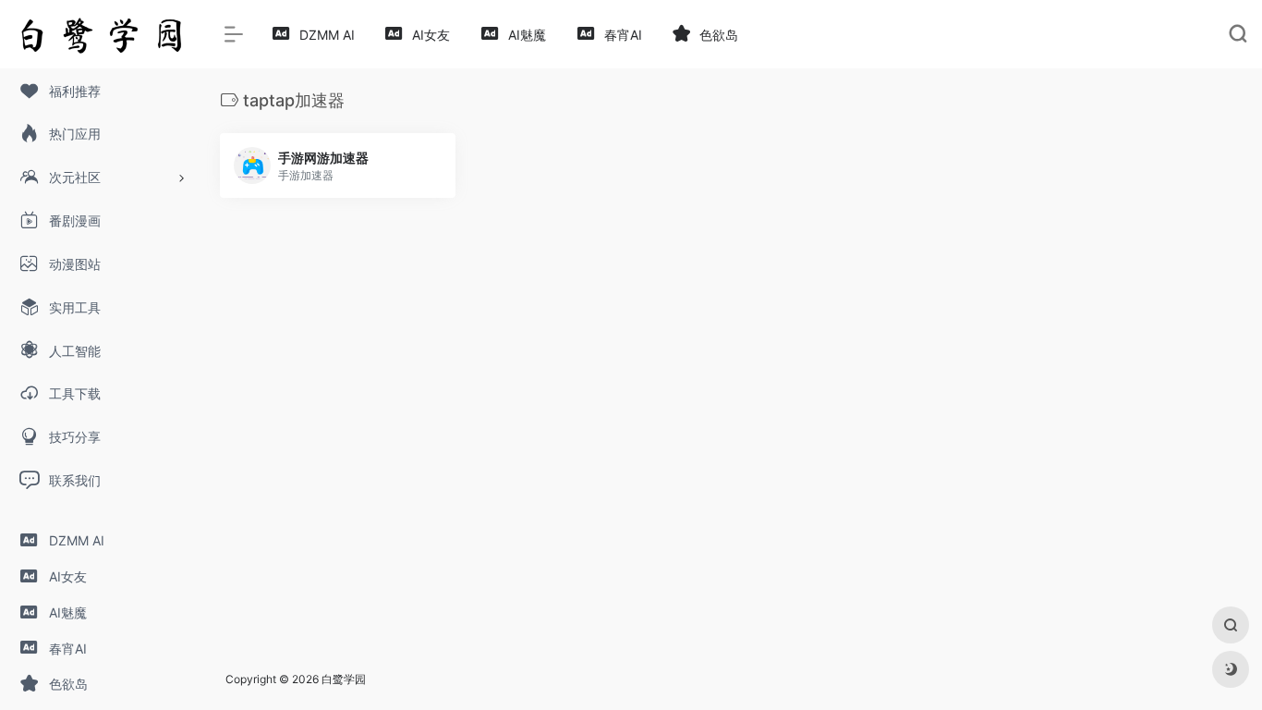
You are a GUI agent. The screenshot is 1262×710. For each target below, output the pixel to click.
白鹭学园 (344, 679)
